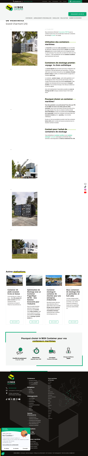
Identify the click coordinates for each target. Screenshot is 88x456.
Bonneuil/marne (51, 393)
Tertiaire (30, 406)
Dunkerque (50, 395)
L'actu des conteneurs (31, 432)
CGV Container (49, 453)
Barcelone (50, 411)
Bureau (30, 389)
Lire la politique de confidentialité (10, 444)
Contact (65, 1)
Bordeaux (50, 398)
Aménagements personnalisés (42, 18)
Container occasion (33, 446)
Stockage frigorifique (33, 382)
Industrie (31, 410)
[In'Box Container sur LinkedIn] (14, 399)
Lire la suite (15, 321)
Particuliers (31, 400)
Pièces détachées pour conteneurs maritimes (34, 424)
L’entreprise (44, 1)
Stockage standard (33, 380)
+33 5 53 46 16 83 (28, 1)
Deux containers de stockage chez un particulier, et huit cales (73, 293)
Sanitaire (31, 391)
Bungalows (56, 18)
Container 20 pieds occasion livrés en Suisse (14, 292)
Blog (50, 1)
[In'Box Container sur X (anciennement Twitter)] (11, 399)
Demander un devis (77, 14)
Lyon (49, 388)
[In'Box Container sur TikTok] (6, 399)
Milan (49, 416)
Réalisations (64, 18)
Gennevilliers (50, 391)
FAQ (60, 1)
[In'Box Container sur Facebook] (9, 399)
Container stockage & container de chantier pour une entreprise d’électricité (54, 295)
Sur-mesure (31, 392)
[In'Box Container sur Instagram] (17, 399)
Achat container (32, 441)
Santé (30, 408)
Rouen (49, 383)
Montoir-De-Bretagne (52, 396)
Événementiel (32, 401)
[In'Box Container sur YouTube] (19, 399)
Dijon (49, 390)
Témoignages (55, 1)
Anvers (49, 408)
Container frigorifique (33, 443)
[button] (3, 453)
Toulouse (49, 405)
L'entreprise (22, 453)
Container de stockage (34, 444)
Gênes (49, 415)
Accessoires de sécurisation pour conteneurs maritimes (35, 421)
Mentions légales (29, 453)
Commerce (31, 403)
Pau (49, 406)
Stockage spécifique (33, 384)
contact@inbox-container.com (15, 390)
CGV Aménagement (57, 453)
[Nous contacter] (85, 184)
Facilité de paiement (76, 1)
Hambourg (50, 418)
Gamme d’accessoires (75, 18)
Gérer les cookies (65, 453)
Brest (49, 400)
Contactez (53, 137)
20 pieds (53, 35)
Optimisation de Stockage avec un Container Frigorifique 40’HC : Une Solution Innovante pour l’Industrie (34, 297)
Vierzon (49, 401)
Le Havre (49, 382)
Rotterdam (50, 410)
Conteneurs (29, 18)
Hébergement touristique (34, 405)
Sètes (49, 403)
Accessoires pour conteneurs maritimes (33, 418)
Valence (49, 413)
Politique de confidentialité (39, 453)
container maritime (59, 135)
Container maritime (33, 439)
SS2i (73, 453)
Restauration (32, 398)
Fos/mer (49, 385)
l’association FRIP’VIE (64, 32)
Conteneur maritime (33, 448)
